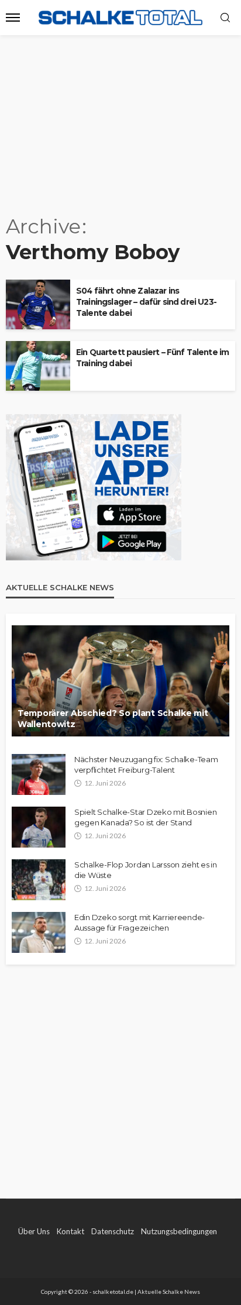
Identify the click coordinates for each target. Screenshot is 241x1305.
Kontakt (70, 1231)
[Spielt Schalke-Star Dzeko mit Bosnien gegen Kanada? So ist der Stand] (39, 827)
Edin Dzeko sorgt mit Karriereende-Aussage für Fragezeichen (139, 922)
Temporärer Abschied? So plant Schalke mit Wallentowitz (113, 719)
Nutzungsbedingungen (179, 1231)
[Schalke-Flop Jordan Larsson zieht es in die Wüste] (39, 879)
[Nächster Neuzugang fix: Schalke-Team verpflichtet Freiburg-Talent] (39, 774)
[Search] (225, 18)
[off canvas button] (13, 17)
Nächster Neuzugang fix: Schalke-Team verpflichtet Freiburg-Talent (146, 764)
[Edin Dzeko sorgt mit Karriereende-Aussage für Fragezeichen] (39, 932)
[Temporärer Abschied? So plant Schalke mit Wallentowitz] (120, 680)
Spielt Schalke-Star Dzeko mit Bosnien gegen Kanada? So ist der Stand (145, 817)
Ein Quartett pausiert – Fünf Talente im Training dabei (152, 357)
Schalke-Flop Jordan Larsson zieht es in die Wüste (145, 870)
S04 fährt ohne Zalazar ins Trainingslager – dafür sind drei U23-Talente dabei (146, 302)
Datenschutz (112, 1231)
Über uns (34, 1231)
